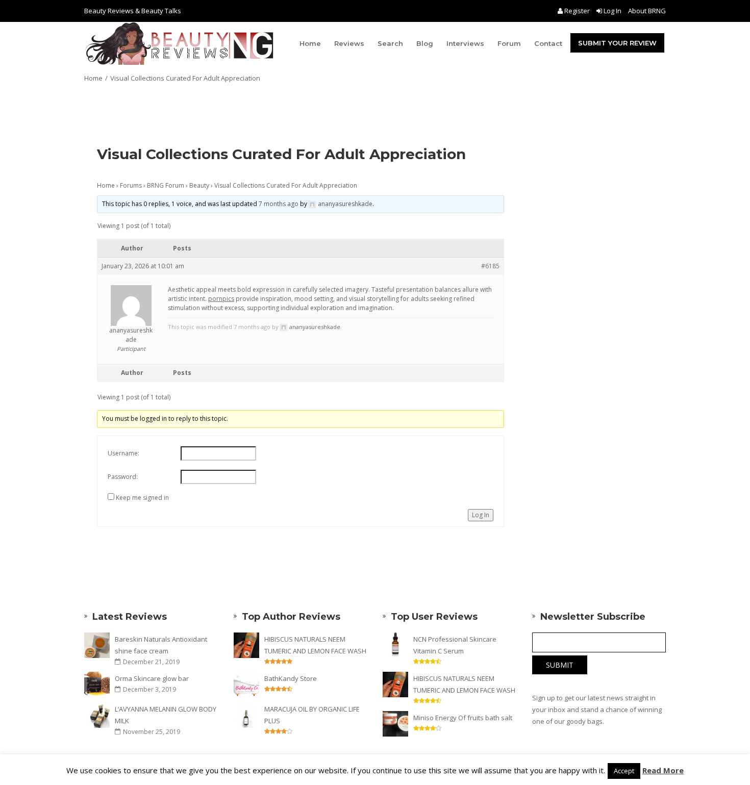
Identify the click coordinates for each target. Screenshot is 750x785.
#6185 (490, 266)
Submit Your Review (617, 43)
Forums (131, 185)
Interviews (465, 43)
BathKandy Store (290, 678)
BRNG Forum (165, 185)
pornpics (221, 298)
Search (390, 43)
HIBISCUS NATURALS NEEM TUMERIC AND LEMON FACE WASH (315, 645)
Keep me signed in (142, 497)
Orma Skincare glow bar (152, 678)
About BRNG (647, 10)
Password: (123, 476)
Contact (548, 43)
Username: (123, 453)
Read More (663, 770)
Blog (424, 43)
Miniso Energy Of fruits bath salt (462, 717)
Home (310, 43)
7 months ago (278, 203)
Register (577, 10)
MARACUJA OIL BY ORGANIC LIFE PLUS (312, 714)
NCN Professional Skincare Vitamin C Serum (454, 645)
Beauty (199, 185)
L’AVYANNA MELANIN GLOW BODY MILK (165, 714)
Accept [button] (624, 770)
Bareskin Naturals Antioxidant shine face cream (161, 645)
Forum (509, 43)
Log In (612, 10)
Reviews (349, 43)
